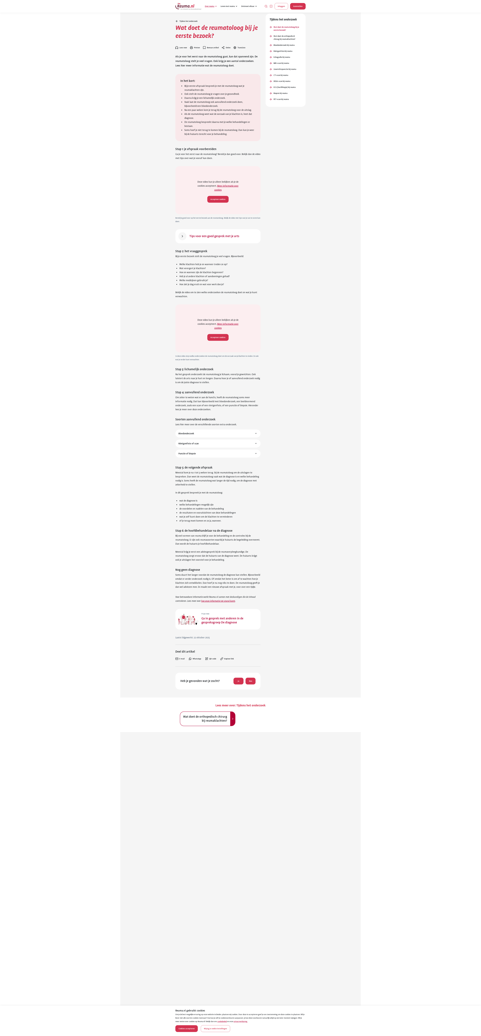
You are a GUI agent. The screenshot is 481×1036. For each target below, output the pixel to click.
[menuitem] (180, 659)
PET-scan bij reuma (281, 99)
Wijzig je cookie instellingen (215, 1029)
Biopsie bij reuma (280, 93)
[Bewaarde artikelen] (271, 6)
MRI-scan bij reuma (281, 63)
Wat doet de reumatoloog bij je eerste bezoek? (286, 28)
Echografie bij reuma (282, 57)
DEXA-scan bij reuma (282, 81)
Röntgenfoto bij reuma (283, 51)
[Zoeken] (266, 6)
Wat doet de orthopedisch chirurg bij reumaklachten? (284, 37)
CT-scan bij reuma (281, 75)
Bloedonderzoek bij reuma (284, 45)
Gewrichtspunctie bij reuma (285, 69)
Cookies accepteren (186, 1029)
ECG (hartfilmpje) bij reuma (285, 87)
